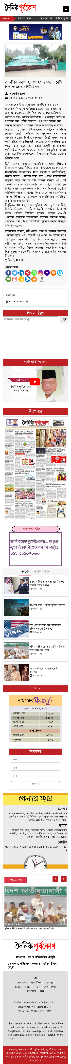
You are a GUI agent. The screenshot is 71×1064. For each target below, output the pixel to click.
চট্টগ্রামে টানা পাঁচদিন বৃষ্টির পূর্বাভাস (44, 19)
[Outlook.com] (28, 279)
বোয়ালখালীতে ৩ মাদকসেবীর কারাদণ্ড (44, 670)
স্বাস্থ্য (42, 991)
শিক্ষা (53, 987)
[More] (34, 279)
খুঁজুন (64, 320)
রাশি (46, 987)
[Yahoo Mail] (47, 273)
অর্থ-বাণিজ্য (23, 983)
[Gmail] (15, 279)
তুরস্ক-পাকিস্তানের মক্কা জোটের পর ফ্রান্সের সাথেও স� (47, 583)
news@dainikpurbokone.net (38, 1002)
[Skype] (60, 273)
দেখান (35, 784)
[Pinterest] (28, 273)
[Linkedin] (21, 273)
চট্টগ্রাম (18, 987)
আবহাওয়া (48, 983)
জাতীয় (27, 987)
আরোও (34, 688)
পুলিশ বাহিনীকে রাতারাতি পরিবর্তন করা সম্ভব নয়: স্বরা (47, 648)
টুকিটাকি (37, 987)
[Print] (53, 273)
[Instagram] (40, 273)
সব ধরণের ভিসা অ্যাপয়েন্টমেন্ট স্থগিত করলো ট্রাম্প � (45, 627)
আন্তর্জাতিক (36, 983)
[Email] (8, 279)
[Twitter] (15, 273)
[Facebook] (8, 273)
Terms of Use (44, 1007)
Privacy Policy (25, 1007)
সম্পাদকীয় (31, 991)
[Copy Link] (21, 279)
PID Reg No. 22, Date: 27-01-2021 (34, 1011)
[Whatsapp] (34, 273)
